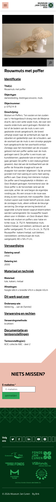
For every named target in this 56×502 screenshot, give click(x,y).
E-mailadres (9, 384)
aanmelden (11, 395)
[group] (28, 40)
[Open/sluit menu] (5, 5)
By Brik (35, 493)
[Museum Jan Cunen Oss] (44, 5)
